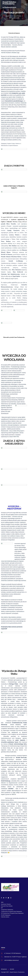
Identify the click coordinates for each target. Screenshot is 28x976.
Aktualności (4, 969)
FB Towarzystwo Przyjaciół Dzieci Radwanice (12, 913)
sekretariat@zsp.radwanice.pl (11, 960)
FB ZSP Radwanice (5, 915)
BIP (2, 907)
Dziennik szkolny (5, 917)
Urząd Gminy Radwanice (7, 909)
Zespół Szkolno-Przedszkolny (10, 3)
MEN (2, 902)
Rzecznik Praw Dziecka (6, 906)
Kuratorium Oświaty (6, 904)
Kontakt (12, 969)
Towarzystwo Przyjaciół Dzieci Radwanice (11, 911)
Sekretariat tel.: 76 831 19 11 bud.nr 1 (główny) (15, 956)
